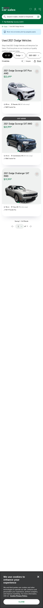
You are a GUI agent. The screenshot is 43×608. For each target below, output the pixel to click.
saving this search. (30, 32)
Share (39, 61)
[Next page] (30, 226)
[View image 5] (25, 99)
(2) (9, 55)
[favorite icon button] (30, 9)
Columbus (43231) (19, 22)
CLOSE (22, 602)
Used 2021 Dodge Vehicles (16, 26)
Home (5, 26)
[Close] (38, 576)
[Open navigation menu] (39, 9)
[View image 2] (20, 99)
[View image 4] (23, 99)
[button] (37, 71)
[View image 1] (18, 99)
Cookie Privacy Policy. (18, 596)
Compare (28, 61)
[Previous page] (13, 226)
